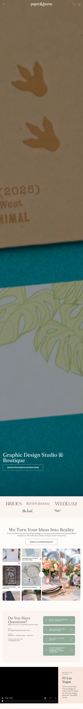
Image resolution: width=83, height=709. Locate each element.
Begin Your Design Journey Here (23, 467)
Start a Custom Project (41, 542)
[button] (3, 4)
